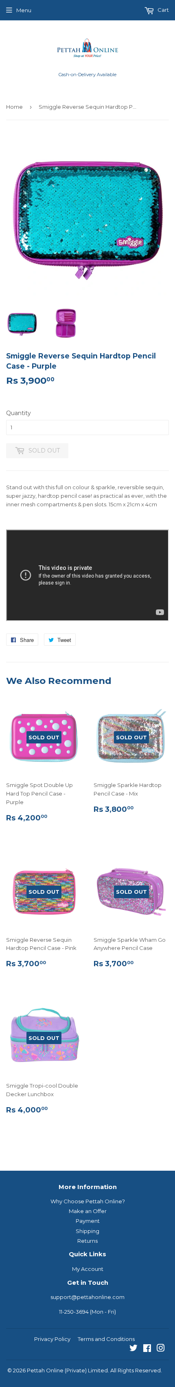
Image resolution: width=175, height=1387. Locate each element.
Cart (162, 10)
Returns (87, 1241)
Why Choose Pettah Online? (87, 1201)
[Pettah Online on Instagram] (161, 1349)
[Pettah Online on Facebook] (147, 1349)
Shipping (87, 1231)
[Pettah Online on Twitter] (133, 1349)
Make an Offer (88, 1211)
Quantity (18, 413)
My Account (87, 1269)
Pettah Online (45, 1370)
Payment (88, 1221)
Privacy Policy (52, 1339)
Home (14, 106)
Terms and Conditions (106, 1339)
